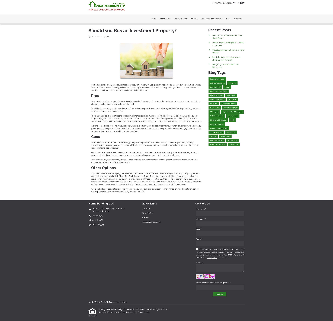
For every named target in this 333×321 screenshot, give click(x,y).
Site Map (145, 217)
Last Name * (201, 219)
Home (154, 19)
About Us (238, 19)
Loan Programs (181, 19)
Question (199, 262)
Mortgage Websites (106, 312)
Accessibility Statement (151, 222)
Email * (198, 229)
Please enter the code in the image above (213, 283)
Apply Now (165, 19)
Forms (194, 19)
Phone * (199, 239)
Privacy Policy (147, 213)
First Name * (201, 209)
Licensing (146, 208)
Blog (228, 19)
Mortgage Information (211, 19)
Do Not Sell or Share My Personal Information (107, 302)
